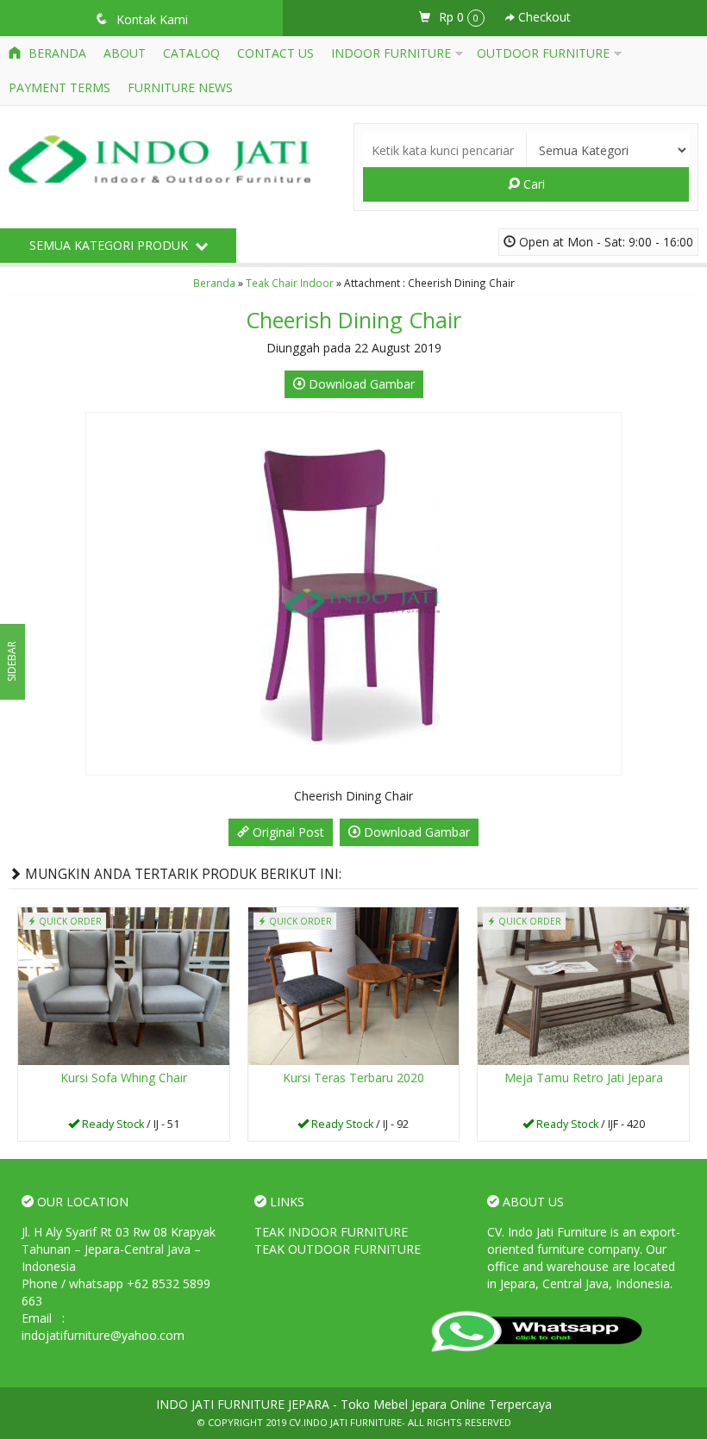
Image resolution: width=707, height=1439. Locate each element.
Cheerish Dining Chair (353, 319)
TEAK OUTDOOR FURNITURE (337, 1249)
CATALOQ (191, 53)
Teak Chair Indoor (290, 283)
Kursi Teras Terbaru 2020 (353, 1077)
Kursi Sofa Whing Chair (123, 1077)
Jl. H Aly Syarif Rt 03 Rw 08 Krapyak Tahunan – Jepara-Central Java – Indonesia (119, 1249)
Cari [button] (532, 184)
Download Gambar (360, 384)
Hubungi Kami (129, 1126)
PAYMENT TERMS (59, 87)
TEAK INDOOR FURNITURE (331, 1232)
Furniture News (180, 87)
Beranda (55, 53)
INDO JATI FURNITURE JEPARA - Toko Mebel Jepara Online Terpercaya (354, 1404)
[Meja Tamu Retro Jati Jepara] (583, 985)
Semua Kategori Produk (110, 245)
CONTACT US (275, 53)
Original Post (286, 832)
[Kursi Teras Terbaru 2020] (354, 985)
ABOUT (124, 53)
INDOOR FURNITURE (391, 53)
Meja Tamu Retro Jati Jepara (583, 1077)
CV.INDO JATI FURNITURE (345, 1422)
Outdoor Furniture (543, 53)
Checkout (543, 17)
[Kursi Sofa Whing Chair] (123, 985)
